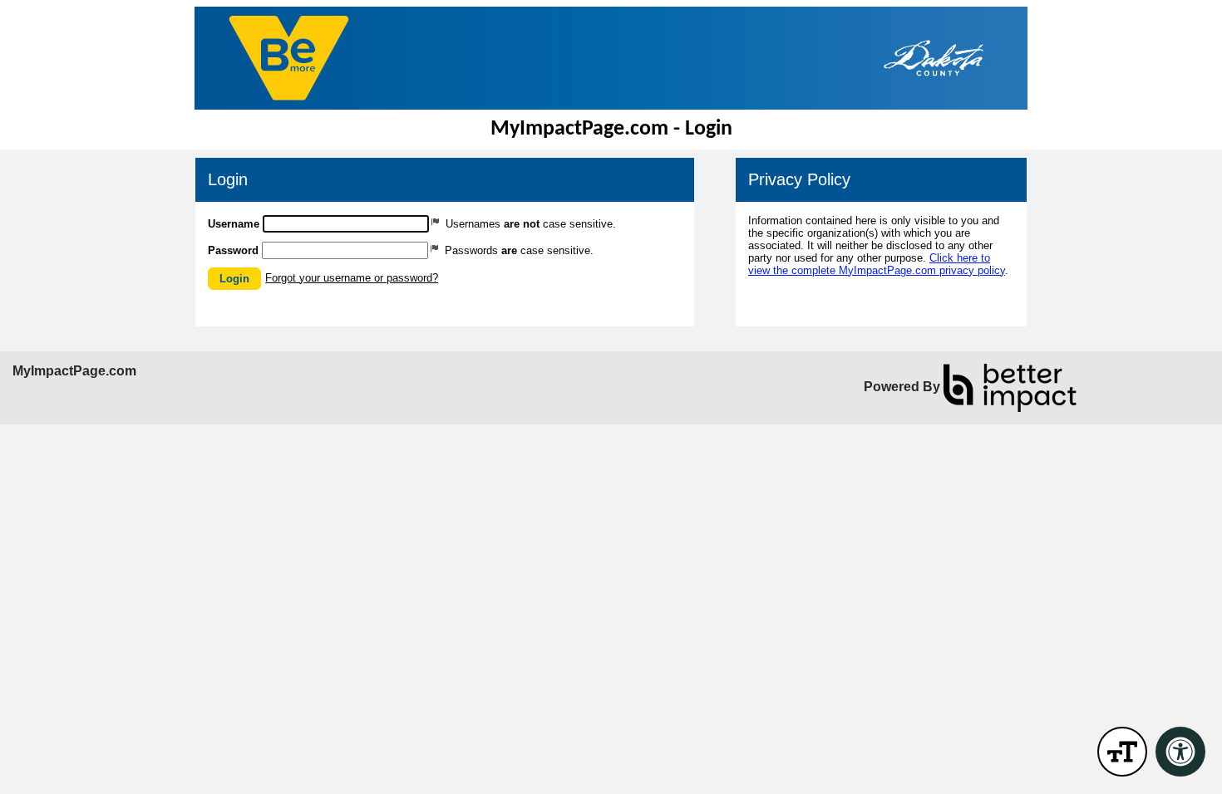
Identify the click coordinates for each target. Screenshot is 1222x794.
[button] (234, 278)
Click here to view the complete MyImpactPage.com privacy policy (876, 264)
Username (233, 224)
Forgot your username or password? (351, 278)
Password (233, 250)
